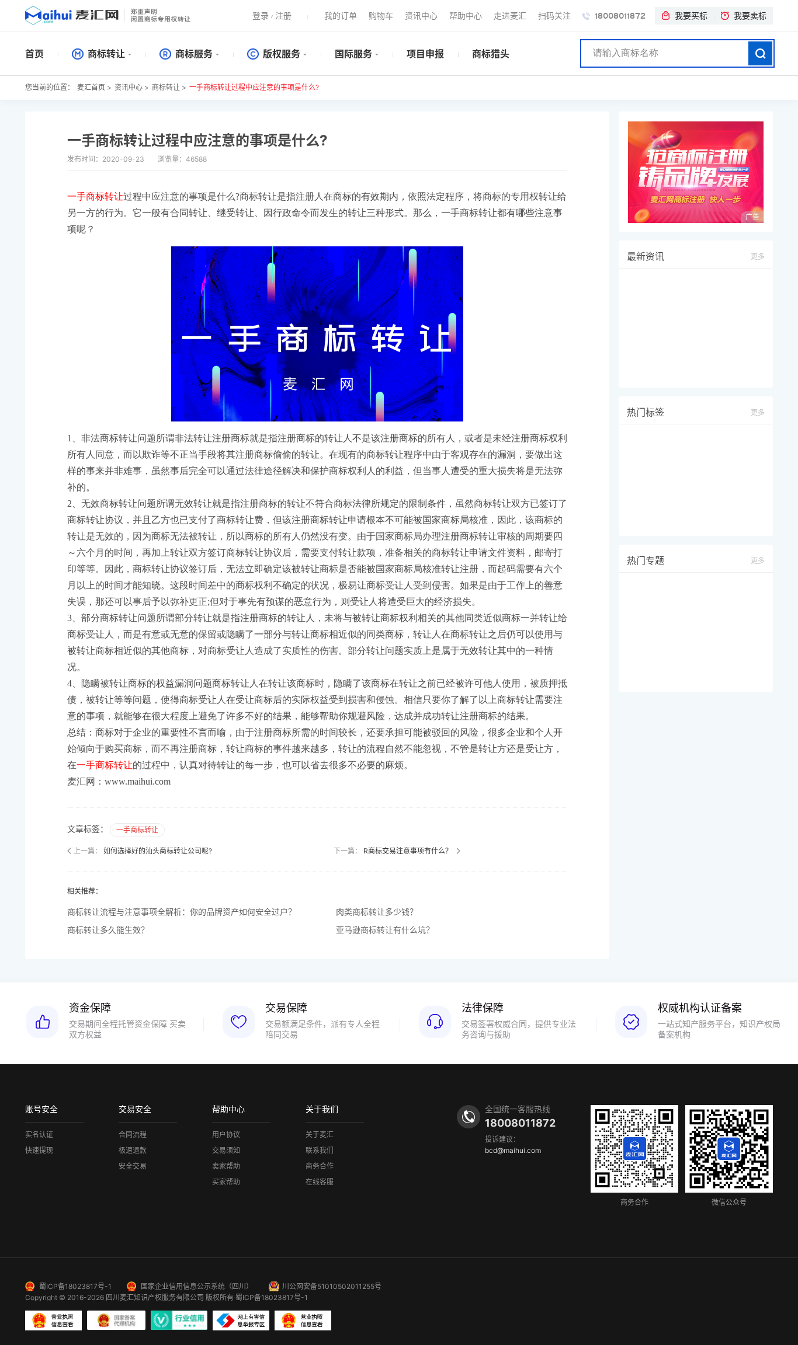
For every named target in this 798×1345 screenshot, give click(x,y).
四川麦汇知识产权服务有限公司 (155, 1297)
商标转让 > (169, 87)
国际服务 (353, 54)
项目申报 (425, 54)
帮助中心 (465, 15)
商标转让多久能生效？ (108, 930)
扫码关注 (554, 15)
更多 (758, 256)
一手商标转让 (137, 829)
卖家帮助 (226, 1166)
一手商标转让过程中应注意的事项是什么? (254, 87)
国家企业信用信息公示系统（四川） (197, 1286)
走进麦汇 (510, 15)
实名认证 (39, 1134)
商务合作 (320, 1166)
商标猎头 (490, 54)
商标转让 (105, 54)
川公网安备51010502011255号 (331, 1286)
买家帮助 (226, 1182)
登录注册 (272, 15)
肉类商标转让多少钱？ (377, 912)
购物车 (381, 15)
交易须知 (226, 1150)
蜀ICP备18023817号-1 (75, 1286)
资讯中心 (421, 15)
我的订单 (340, 15)
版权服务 (280, 54)
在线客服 (320, 1182)
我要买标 (691, 15)
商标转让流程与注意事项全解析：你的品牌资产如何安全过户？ (181, 912)
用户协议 (226, 1134)
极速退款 (133, 1150)
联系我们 (320, 1150)
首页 (34, 54)
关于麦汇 (320, 1134)
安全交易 (133, 1166)
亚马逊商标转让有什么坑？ (385, 930)
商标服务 (193, 54)
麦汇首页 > (94, 87)
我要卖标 (750, 15)
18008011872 (619, 16)
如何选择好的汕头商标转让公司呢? (157, 850)
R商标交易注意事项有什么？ (407, 850)
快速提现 (39, 1150)
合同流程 (133, 1134)
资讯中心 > (132, 87)
